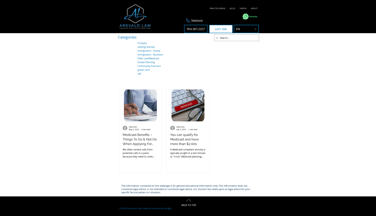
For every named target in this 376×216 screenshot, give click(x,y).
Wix (169, 208)
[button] (218, 8)
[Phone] (188, 20)
